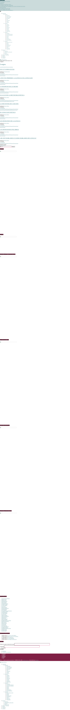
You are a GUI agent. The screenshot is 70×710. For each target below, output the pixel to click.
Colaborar (4, 56)
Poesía (7, 37)
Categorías (4, 13)
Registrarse (4, 651)
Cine (7, 19)
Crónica (8, 22)
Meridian (37, 660)
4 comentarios (2, 108)
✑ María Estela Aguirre (4, 616)
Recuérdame (3, 647)
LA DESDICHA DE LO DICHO (9, 86)
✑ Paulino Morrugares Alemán (5, 620)
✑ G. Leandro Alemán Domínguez (6, 610)
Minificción (8, 31)
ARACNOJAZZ (3, 7)
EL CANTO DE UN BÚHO (5, 1)
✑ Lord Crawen (3, 614)
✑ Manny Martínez (3, 615)
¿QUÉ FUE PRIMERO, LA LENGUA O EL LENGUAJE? (16, 78)
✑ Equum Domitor (3, 609)
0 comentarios (2, 73)
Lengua (8, 29)
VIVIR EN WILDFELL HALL (5, 4)
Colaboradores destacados (8, 702)
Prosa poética (8, 39)
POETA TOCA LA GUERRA (12, 636)
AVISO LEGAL (26, 660)
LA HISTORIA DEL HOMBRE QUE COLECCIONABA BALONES (12, 6)
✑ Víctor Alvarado (3, 625)
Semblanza (8, 696)
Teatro (8, 697)
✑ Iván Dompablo (3, 612)
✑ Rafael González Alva (4, 621)
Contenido (8, 20)
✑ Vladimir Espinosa (4, 627)
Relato (8, 693)
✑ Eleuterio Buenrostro (4, 608)
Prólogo (8, 38)
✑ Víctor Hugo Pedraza (4, 626)
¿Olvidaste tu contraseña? (6, 652)
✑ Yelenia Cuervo (3, 629)
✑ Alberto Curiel (3, 599)
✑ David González (3, 607)
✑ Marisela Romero (4, 618)
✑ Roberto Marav (3, 623)
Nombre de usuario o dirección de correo (7, 644)
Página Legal (6, 704)
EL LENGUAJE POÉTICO (8, 112)
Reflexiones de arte (9, 42)
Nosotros (3, 700)
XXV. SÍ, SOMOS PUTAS (7, 69)
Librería (3, 55)
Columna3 (5, 32)
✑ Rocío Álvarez (3, 622)
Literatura (8, 30)
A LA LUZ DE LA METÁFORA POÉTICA (12, 95)
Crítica (8, 21)
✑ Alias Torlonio (3, 602)
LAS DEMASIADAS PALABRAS (9, 129)
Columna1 (5, 14)
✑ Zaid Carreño (3, 631)
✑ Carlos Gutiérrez (3, 605)
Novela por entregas (9, 35)
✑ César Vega (3, 606)
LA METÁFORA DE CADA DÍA (9, 103)
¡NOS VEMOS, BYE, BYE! (5, 9)
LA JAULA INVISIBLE (11, 635)
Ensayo (8, 26)
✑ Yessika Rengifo (3, 630)
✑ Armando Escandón (4, 603)
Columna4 (5, 41)
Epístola (8, 28)
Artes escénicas (9, 16)
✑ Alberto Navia (3, 600)
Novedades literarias (10, 34)
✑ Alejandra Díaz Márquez (5, 598)
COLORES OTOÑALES (12, 639)
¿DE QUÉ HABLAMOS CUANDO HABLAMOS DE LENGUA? (18, 138)
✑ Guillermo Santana (4, 611)
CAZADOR (2, 2)
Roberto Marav (6, 80)
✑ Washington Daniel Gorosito (5, 628)
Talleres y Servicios (5, 54)
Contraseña (2, 646)
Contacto (3, 57)
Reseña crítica (9, 695)
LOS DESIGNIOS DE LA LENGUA (10, 121)
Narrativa (8, 33)
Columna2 (5, 23)
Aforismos (8, 15)
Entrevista (8, 27)
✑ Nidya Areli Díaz (3, 619)
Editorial (8, 25)
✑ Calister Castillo (3, 604)
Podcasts (5, 703)
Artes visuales (9, 17)
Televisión (8, 698)
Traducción (8, 699)
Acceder (1, 649)
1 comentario (2, 90)
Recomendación (9, 40)
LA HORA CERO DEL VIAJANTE (6, 5)
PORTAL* (2, 3)
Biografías (8, 18)
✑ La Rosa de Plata (3, 613)
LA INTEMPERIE (10, 638)
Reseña (8, 694)
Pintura (8, 36)
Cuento (8, 24)
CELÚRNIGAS (10, 637)
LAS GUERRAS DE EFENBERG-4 (6, 10)
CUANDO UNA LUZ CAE (5, 8)
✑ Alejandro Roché (3, 601)
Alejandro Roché (7, 71)
